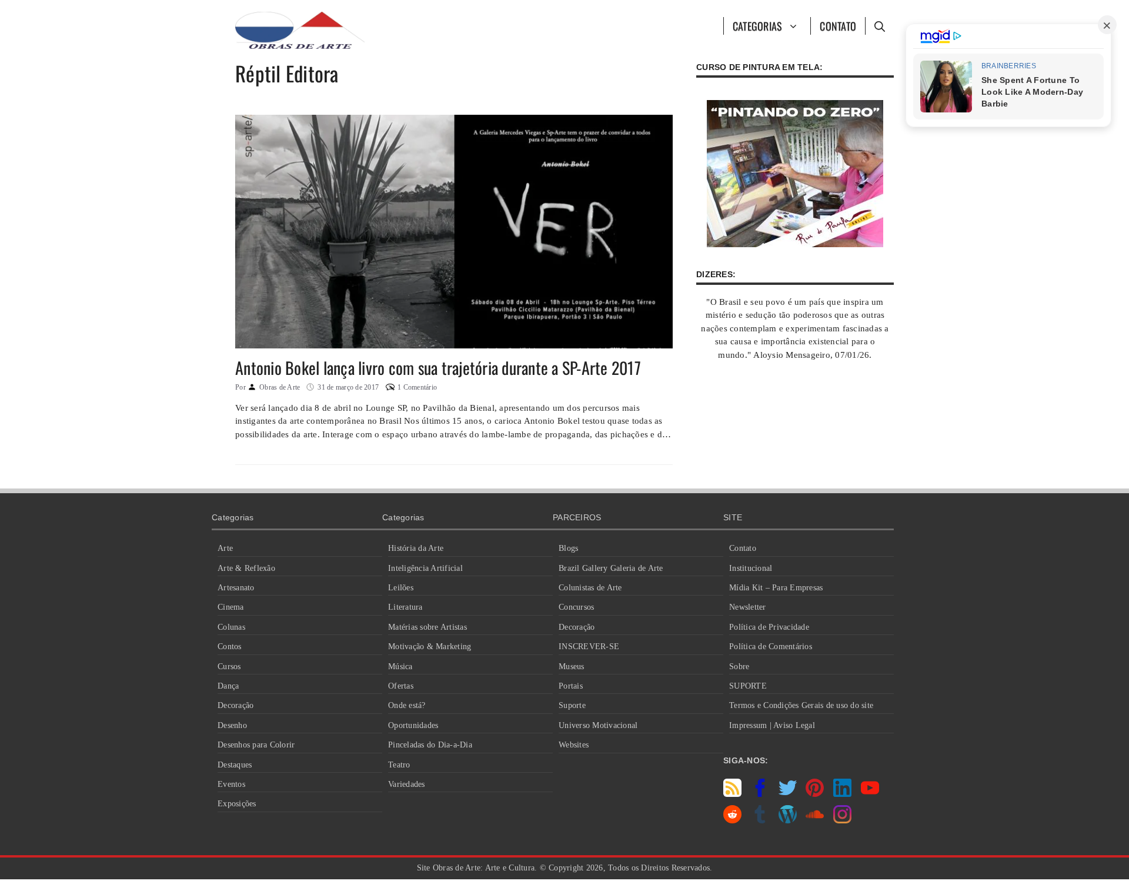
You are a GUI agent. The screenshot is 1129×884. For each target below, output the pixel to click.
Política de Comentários (770, 646)
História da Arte (415, 548)
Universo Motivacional (598, 725)
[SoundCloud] (815, 820)
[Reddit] (732, 820)
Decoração (235, 705)
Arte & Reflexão (246, 568)
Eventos (231, 784)
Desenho (232, 725)
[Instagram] (842, 820)
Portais (571, 686)
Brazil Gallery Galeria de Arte (611, 568)
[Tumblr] (760, 820)
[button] (879, 26)
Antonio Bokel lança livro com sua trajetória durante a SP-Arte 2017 (438, 367)
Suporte (572, 705)
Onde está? (407, 705)
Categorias (758, 26)
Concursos (576, 607)
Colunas (231, 627)
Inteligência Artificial (425, 568)
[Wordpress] (788, 820)
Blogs (568, 548)
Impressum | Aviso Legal (772, 725)
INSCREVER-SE (589, 646)
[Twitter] (788, 794)
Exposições (237, 803)
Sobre (739, 666)
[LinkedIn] (842, 794)
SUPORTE (748, 686)
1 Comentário (417, 387)
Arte (225, 548)
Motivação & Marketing (429, 646)
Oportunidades (413, 725)
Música (400, 666)
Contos (230, 646)
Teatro (399, 764)
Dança (228, 686)
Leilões (400, 587)
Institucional (750, 568)
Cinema (231, 607)
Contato (838, 26)
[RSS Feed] (732, 794)
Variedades (406, 784)
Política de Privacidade (769, 627)
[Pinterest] (815, 794)
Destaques (235, 764)
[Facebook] (760, 794)
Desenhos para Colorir (256, 744)
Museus (571, 666)
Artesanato (236, 587)
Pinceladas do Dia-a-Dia (430, 744)
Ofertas (400, 686)
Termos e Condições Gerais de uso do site (801, 705)
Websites (574, 744)
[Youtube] (870, 794)
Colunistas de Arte (590, 587)
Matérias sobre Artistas (427, 627)
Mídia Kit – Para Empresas (776, 587)
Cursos (229, 666)
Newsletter (747, 607)
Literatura (405, 607)
